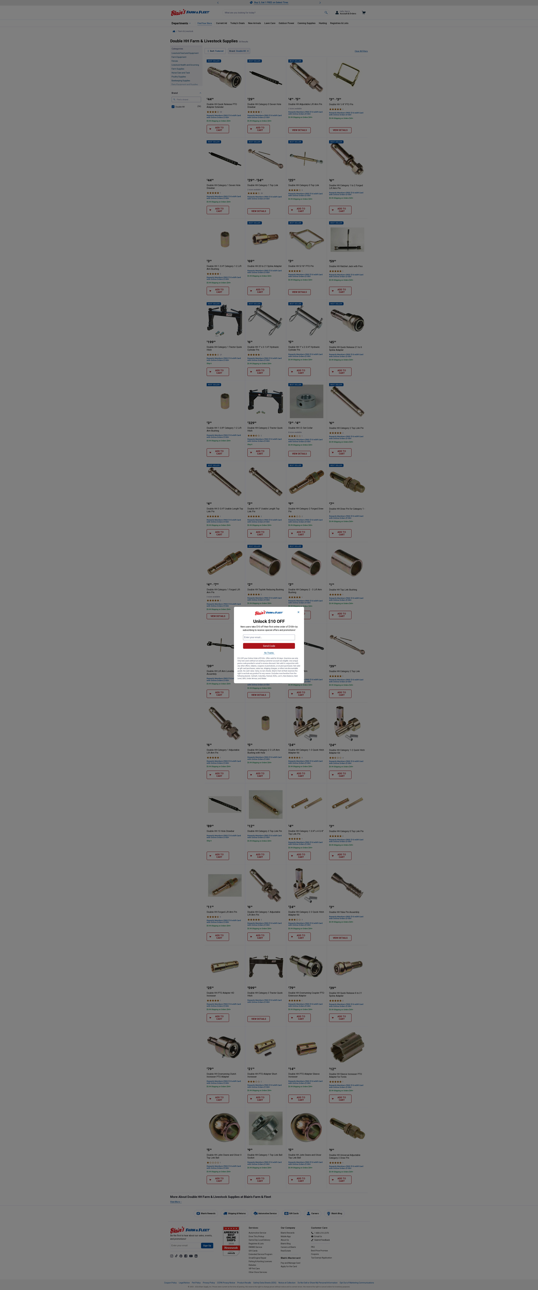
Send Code (269, 645)
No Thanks (269, 653)
